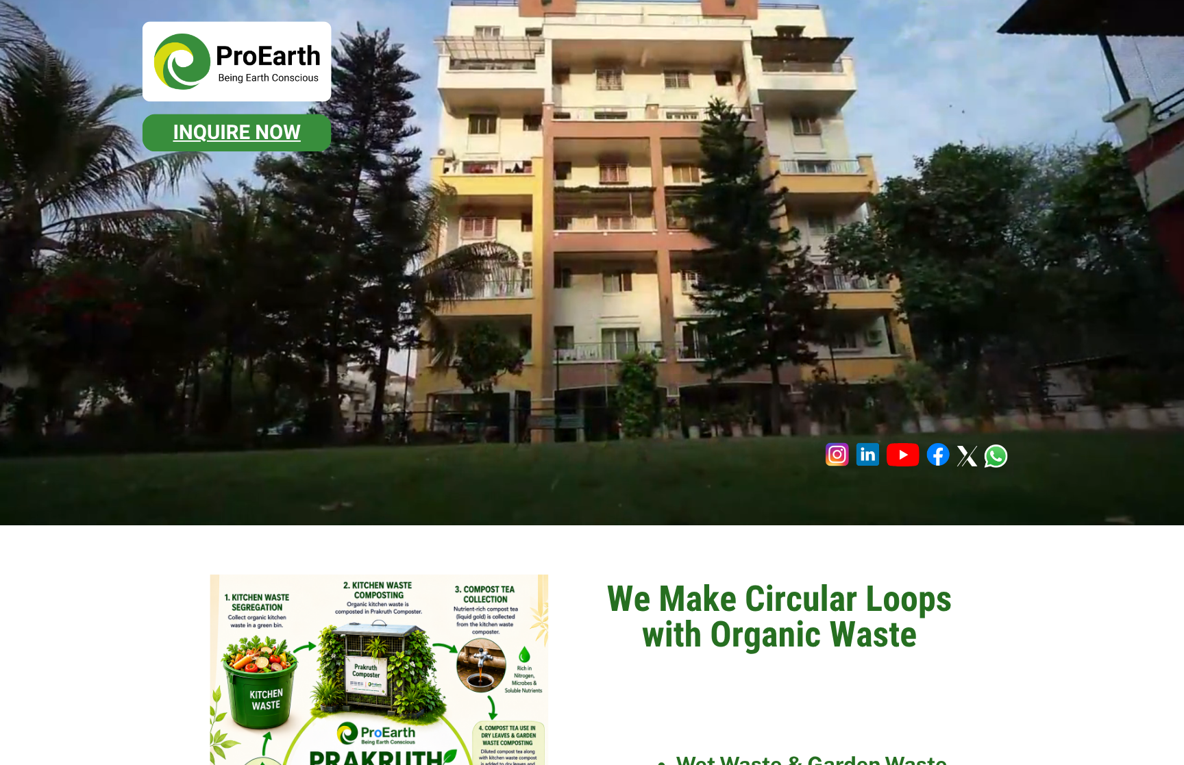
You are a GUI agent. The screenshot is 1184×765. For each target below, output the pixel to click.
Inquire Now (236, 133)
